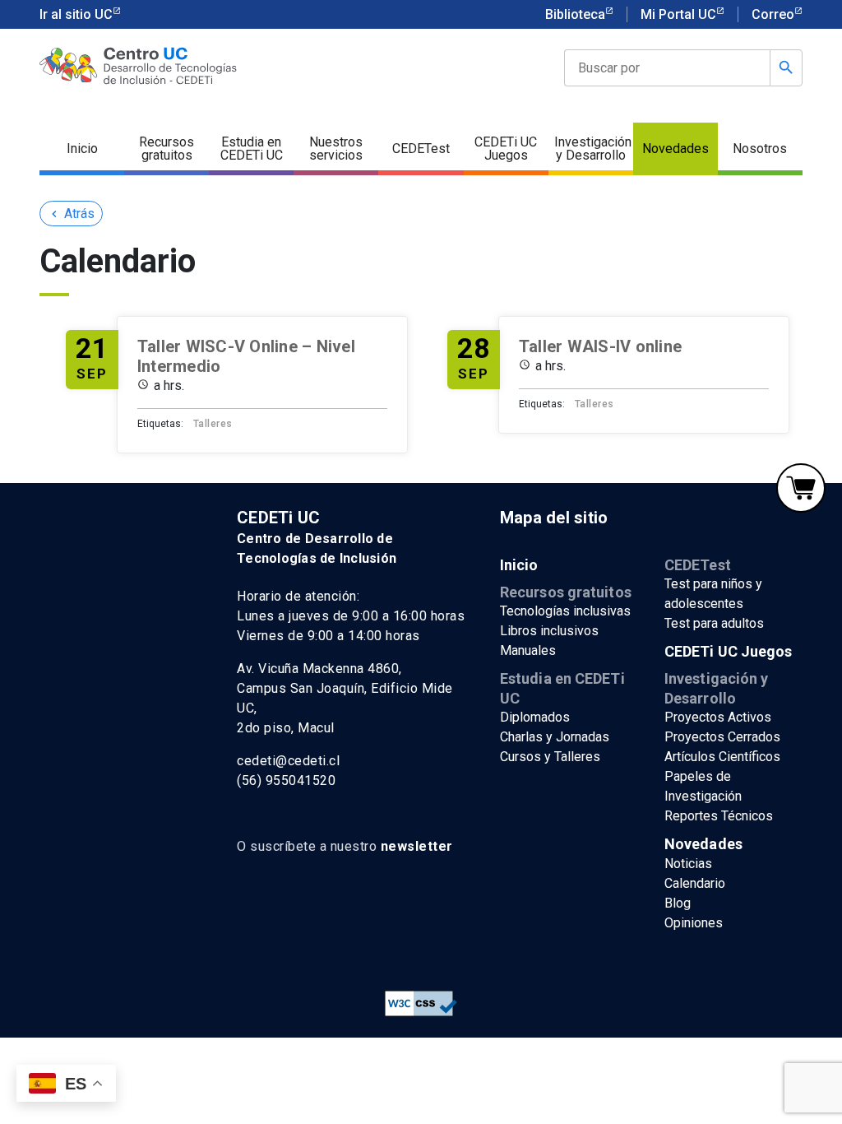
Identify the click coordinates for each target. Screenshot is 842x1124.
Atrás (71, 213)
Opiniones (693, 923)
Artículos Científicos (722, 756)
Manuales (528, 650)
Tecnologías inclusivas (565, 611)
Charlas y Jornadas (554, 737)
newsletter (417, 846)
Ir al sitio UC (76, 14)
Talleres (213, 424)
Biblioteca (575, 14)
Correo (773, 14)
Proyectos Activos (717, 717)
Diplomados (535, 717)
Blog (677, 903)
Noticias (688, 863)
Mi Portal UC (678, 14)
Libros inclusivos (549, 631)
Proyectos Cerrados (722, 737)
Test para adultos (714, 623)
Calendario (694, 883)
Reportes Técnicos (718, 816)
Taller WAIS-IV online (600, 346)
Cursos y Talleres (550, 756)
